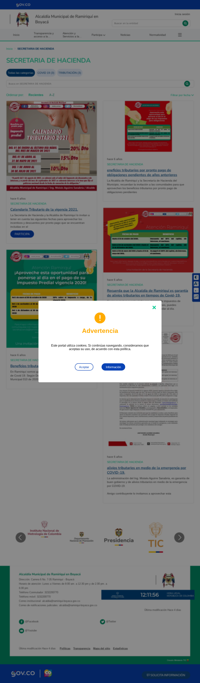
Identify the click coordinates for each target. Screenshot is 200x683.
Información (113, 367)
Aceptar (84, 367)
